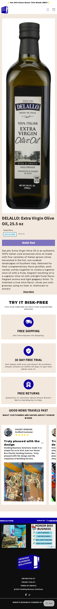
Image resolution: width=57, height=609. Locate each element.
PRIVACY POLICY (28, 582)
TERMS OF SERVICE (28, 586)
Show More (28, 292)
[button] (48, 10)
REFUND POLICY (28, 578)
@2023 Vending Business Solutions (28, 589)
